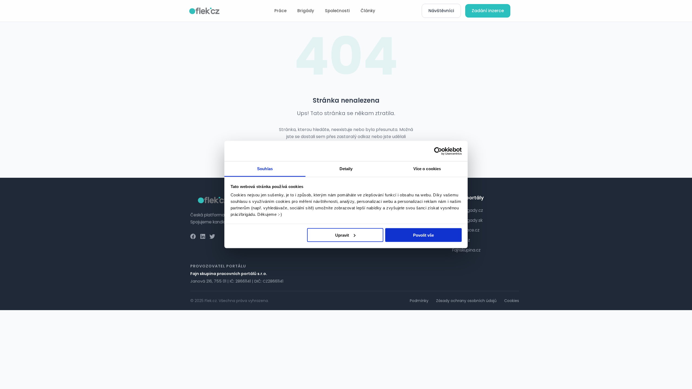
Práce (280, 11)
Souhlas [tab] (265, 168)
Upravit (342, 235)
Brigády (305, 11)
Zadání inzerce (488, 11)
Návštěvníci (441, 11)
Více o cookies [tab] (427, 168)
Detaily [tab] (346, 168)
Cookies (511, 300)
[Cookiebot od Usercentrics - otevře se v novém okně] (438, 151)
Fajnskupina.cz (466, 250)
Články (368, 11)
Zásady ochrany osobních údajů (466, 300)
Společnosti (337, 11)
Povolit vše (423, 235)
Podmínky (419, 300)
